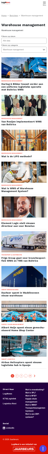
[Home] (5, 3)
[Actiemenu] (43, 448)
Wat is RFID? (31, 396)
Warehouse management (32, 16)
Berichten (14, 16)
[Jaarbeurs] (24, 449)
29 (30, 376)
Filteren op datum (8, 36)
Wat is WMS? (31, 405)
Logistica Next (9, 404)
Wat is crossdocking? (34, 390)
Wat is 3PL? (30, 393)
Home (4, 16)
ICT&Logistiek (9, 399)
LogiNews (7, 394)
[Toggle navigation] (44, 3)
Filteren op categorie (9, 45)
